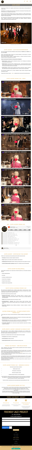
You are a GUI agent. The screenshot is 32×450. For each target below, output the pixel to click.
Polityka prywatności (17, 448)
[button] (30, 1)
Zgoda (13, 448)
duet (11, 73)
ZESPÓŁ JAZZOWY (16, 437)
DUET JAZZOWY (16, 434)
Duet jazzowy (6, 402)
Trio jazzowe (16, 402)
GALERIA (16, 441)
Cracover (21, 352)
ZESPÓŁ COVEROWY (16, 439)
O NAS (16, 432)
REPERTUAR (16, 443)
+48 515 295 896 (16, 414)
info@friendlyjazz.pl (17, 416)
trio (13, 73)
